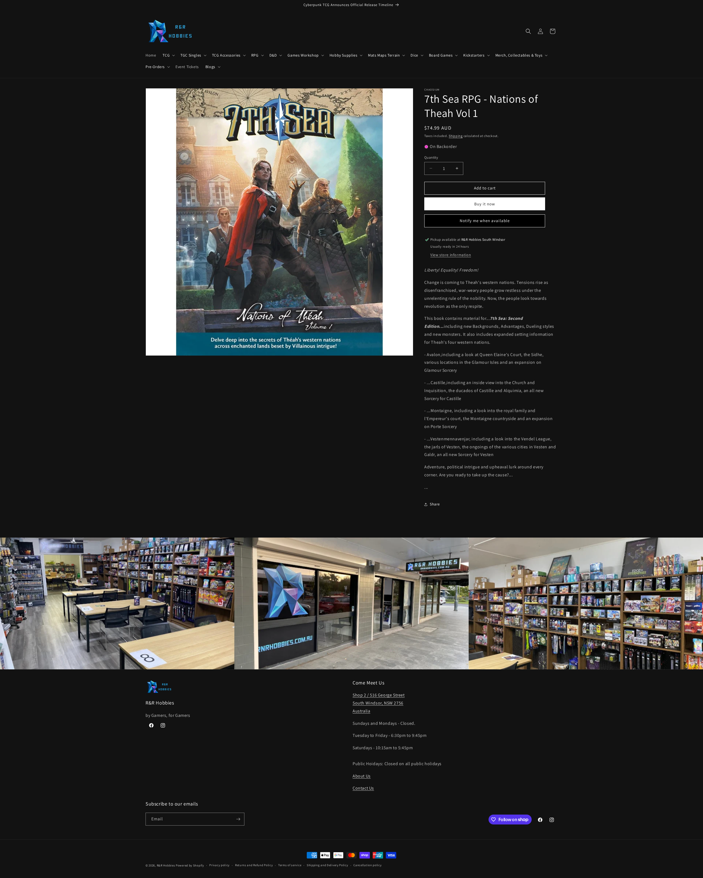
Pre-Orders (155, 66)
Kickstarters (473, 55)
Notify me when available (485, 220)
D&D (273, 55)
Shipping (456, 136)
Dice (414, 55)
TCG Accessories (226, 55)
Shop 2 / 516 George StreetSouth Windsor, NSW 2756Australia (379, 703)
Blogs (210, 66)
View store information (450, 254)
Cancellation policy (367, 865)
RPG (255, 55)
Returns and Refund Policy (254, 865)
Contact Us (363, 788)
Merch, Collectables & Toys (519, 55)
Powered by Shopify (190, 865)
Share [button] (435, 504)
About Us (362, 776)
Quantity (431, 157)
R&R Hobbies (166, 865)
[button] (168, 55)
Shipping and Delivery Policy (327, 865)
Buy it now (484, 203)
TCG (166, 55)
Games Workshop (303, 55)
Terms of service (289, 865)
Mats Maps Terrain (384, 55)
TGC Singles (190, 55)
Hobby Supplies (343, 55)
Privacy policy (219, 865)
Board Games (441, 55)
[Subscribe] (238, 819)
